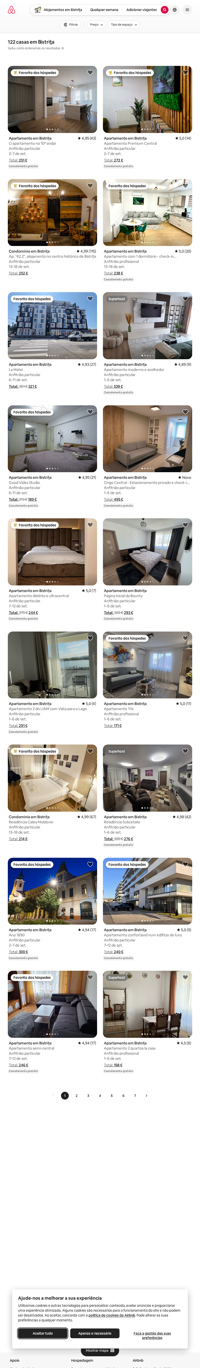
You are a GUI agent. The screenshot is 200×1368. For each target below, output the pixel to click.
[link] (53, 1096)
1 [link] (65, 1095)
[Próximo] (146, 1096)
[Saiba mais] (62, 48)
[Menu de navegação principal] (187, 10)
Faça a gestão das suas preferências (152, 1335)
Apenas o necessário (94, 1333)
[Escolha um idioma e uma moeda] (175, 10)
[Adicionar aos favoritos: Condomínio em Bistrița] (90, 185)
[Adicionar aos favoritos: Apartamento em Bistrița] (90, 72)
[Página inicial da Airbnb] (11, 10)
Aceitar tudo (43, 1333)
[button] (18, 160)
